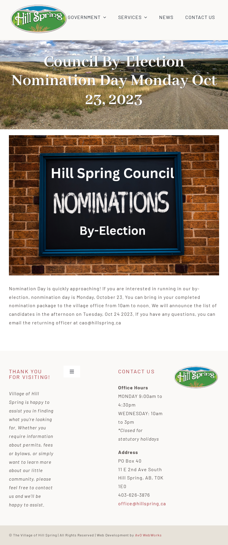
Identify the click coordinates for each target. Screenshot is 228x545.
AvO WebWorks (148, 535)
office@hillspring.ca (142, 503)
